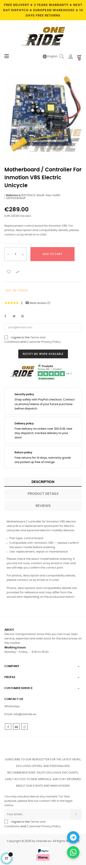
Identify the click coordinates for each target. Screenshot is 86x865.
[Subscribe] (76, 814)
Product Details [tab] (43, 493)
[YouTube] (16, 726)
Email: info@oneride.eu (20, 714)
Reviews (43, 506)
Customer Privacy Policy (44, 342)
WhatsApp (12, 706)
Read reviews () (37, 303)
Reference (13, 195)
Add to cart (53, 254)
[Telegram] (73, 837)
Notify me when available (43, 354)
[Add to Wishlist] (8, 271)
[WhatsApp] (73, 852)
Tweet (16, 316)
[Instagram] (24, 726)
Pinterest (24, 316)
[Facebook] (8, 726)
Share (7, 316)
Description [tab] (43, 482)
